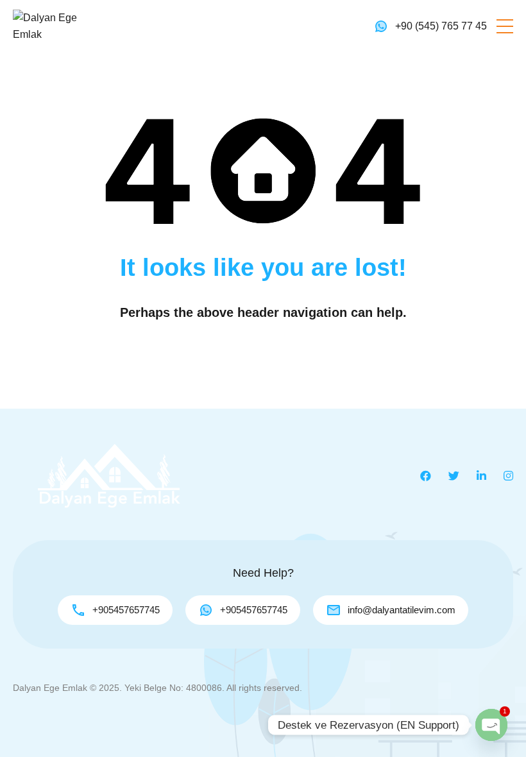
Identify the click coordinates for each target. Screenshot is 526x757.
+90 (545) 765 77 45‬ (441, 26)
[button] (504, 26)
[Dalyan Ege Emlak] (51, 25)
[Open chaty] (491, 725)
